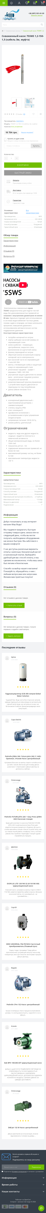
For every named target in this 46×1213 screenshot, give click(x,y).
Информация (10, 246)
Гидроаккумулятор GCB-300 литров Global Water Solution (23, 695)
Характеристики (11, 240)
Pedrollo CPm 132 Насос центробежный (23, 1004)
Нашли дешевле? (27, 132)
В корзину (23, 165)
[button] (19, 3)
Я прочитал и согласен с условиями (24, 1172)
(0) (24, 114)
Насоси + (20, 121)
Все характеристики (32, 211)
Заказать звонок (36, 15)
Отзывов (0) (9, 251)
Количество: (9, 154)
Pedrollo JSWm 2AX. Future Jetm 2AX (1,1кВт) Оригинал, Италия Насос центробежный (23, 757)
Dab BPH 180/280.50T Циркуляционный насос (23, 1063)
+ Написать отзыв (14, 605)
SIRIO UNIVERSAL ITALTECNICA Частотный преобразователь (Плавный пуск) (23, 945)
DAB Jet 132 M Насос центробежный (23, 1127)
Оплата (16, 180)
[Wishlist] (33, 114)
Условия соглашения (19, 1172)
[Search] (41, 24)
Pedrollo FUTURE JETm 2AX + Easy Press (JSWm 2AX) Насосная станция (23, 818)
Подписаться (36, 1167)
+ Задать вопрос (13, 636)
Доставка (17, 190)
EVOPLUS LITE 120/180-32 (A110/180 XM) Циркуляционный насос (23, 884)
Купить (36, 146)
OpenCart (27, 1200)
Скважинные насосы (13, 31)
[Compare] (40, 114)
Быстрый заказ (23, 172)
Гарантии (17, 200)
